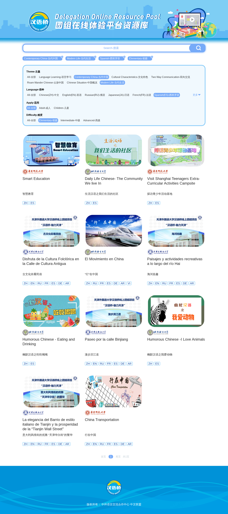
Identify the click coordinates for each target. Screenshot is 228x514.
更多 (195, 95)
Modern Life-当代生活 (81, 58)
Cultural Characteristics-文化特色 (130, 77)
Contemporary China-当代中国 (43, 58)
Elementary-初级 (140, 58)
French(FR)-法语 (142, 95)
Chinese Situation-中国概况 (82, 82)
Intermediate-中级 (70, 120)
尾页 (118, 456)
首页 (103, 456)
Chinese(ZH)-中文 (49, 95)
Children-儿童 (61, 108)
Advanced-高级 (91, 120)
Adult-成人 (45, 108)
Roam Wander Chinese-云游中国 (45, 82)
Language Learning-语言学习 (55, 77)
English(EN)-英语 (72, 95)
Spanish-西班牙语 (112, 58)
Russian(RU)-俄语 (95, 95)
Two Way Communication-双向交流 (170, 77)
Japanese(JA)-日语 (118, 95)
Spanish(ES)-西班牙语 (166, 95)
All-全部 (31, 77)
